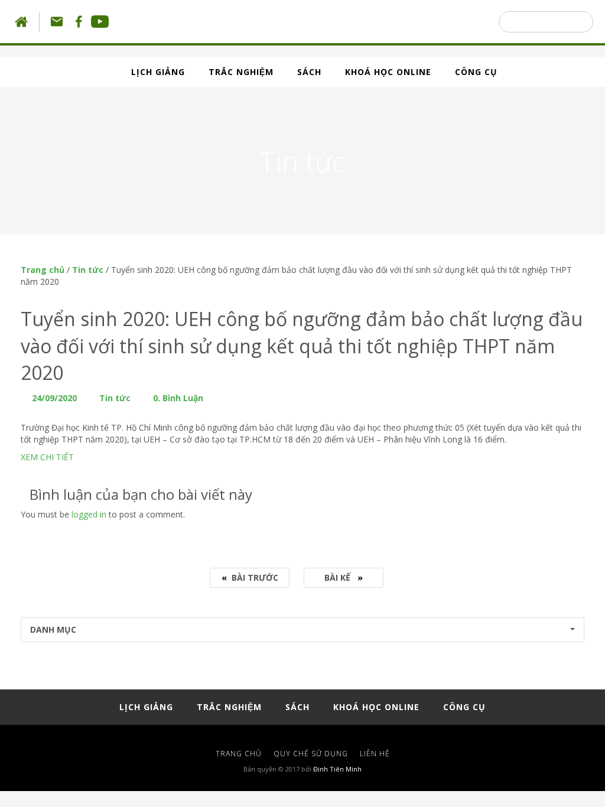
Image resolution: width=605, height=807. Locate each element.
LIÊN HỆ (375, 754)
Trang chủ (42, 269)
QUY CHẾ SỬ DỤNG (311, 754)
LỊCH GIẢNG (158, 71)
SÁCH (309, 71)
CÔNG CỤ (476, 71)
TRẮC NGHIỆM (241, 71)
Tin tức (87, 269)
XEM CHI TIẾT (47, 457)
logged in (88, 514)
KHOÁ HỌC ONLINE (388, 71)
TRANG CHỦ (239, 754)
